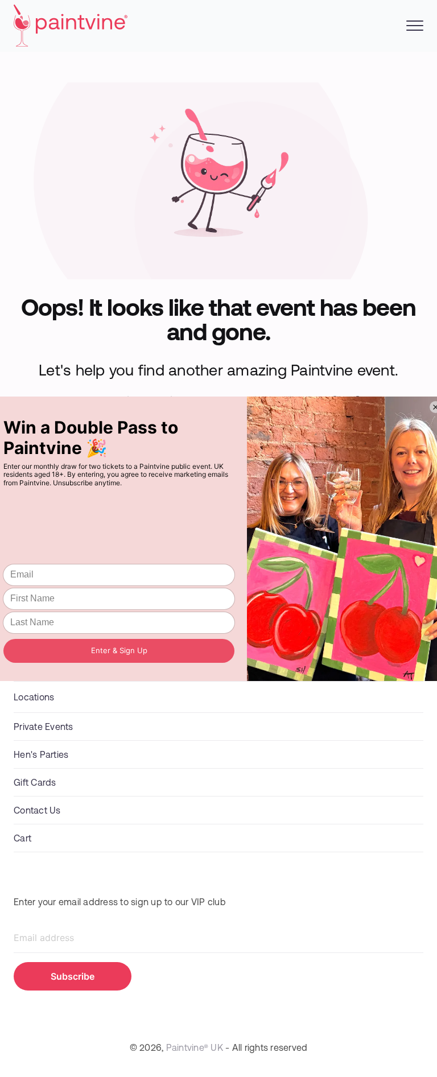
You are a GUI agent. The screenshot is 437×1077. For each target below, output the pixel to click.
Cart (22, 837)
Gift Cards (35, 782)
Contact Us (37, 809)
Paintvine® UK (194, 1047)
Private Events (43, 726)
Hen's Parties (41, 754)
